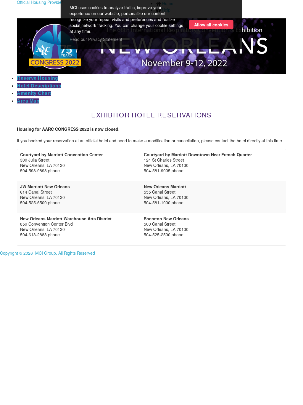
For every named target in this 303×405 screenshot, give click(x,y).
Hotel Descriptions (39, 85)
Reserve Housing (37, 78)
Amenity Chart (34, 93)
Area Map (28, 100)
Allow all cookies (211, 25)
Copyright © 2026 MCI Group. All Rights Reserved (47, 253)
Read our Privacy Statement (96, 39)
